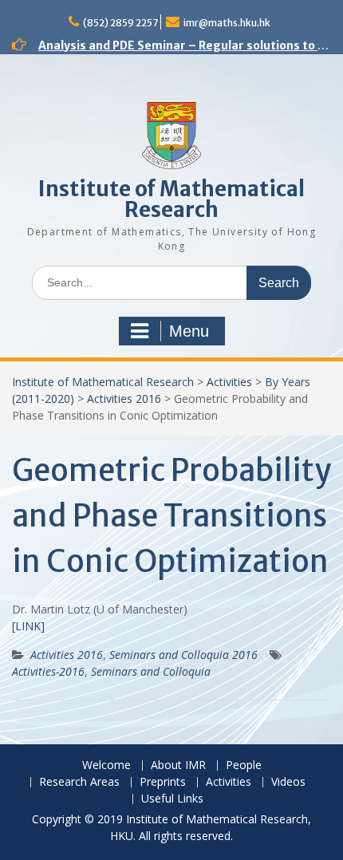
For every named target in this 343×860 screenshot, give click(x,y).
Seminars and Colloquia (151, 671)
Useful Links (172, 799)
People (244, 765)
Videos (288, 782)
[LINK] (28, 625)
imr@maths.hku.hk (226, 23)
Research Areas (79, 782)
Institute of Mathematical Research (171, 199)
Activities (229, 381)
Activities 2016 (124, 398)
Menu (189, 331)
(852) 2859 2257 (120, 23)
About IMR (178, 765)
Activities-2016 (48, 671)
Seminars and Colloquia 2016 (183, 654)
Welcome (106, 765)
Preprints (163, 782)
